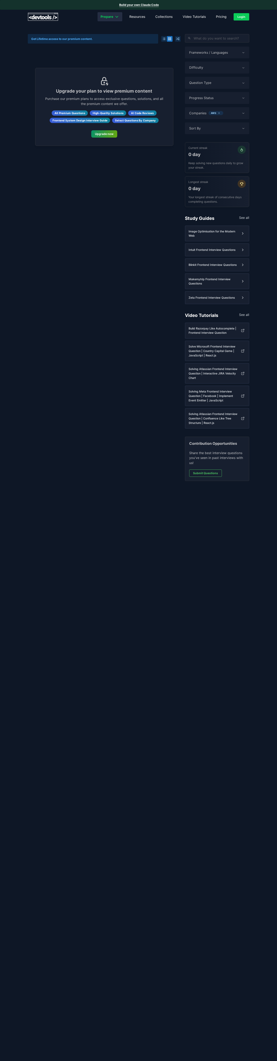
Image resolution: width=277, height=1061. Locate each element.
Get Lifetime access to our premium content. (61, 39)
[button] (219, 113)
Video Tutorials (194, 17)
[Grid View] (170, 39)
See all (244, 218)
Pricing (221, 17)
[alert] (138, 5)
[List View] (164, 39)
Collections (164, 17)
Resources (137, 17)
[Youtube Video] (243, 330)
